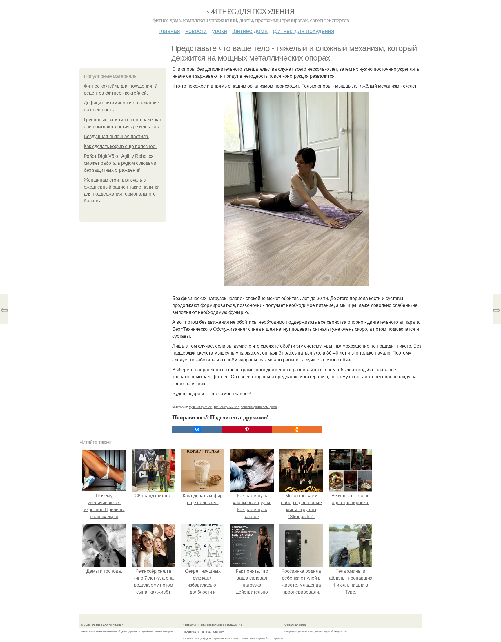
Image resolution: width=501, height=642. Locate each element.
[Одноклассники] (297, 429)
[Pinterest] (247, 429)
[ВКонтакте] (197, 429)
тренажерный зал (226, 406)
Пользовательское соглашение (220, 625)
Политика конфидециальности (204, 632)
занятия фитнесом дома (259, 406)
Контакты (189, 625)
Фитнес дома (250, 30)
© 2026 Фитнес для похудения (102, 625)
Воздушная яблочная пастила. (116, 136)
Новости (196, 30)
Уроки (219, 30)
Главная (169, 30)
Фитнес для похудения (250, 11)
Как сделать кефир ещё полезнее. (120, 146)
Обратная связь (295, 625)
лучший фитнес (200, 406)
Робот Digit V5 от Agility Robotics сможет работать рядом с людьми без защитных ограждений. (120, 163)
